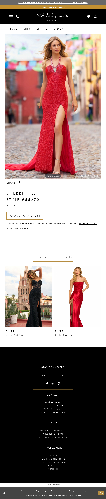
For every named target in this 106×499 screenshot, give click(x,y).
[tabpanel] (53, 106)
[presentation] (28, 296)
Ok (101, 493)
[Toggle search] (95, 16)
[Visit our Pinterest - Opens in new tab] (59, 384)
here (79, 495)
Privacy (53, 455)
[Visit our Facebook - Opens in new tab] (47, 384)
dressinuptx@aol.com (53, 412)
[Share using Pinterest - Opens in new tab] (20, 182)
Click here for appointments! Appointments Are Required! (52, 2)
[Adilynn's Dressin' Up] (53, 16)
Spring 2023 (54, 29)
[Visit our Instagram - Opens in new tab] (53, 384)
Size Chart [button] (14, 206)
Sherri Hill (32, 29)
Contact (53, 469)
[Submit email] (62, 375)
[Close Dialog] (4, 493)
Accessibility (53, 465)
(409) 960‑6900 (53, 402)
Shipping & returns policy (53, 462)
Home (13, 29)
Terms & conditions (53, 459)
